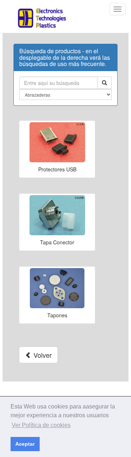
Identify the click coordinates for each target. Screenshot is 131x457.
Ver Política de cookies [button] (41, 425)
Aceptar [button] (25, 444)
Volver (42, 355)
